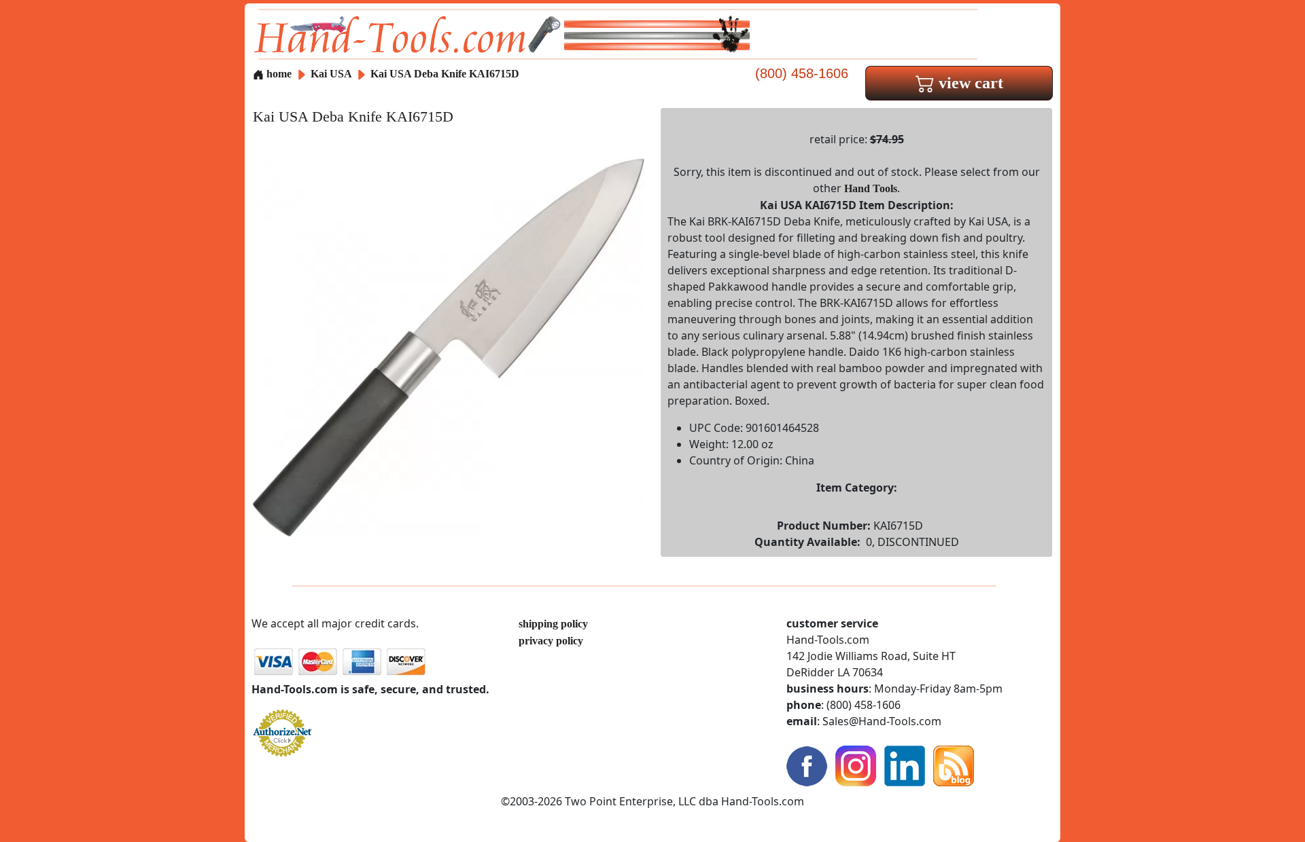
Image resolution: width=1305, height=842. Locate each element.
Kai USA (332, 73)
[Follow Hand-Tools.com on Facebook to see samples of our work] (806, 765)
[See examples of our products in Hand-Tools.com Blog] (953, 765)
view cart (969, 83)
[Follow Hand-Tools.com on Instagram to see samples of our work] (855, 765)
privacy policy (551, 640)
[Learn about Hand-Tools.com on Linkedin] (904, 765)
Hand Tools (870, 188)
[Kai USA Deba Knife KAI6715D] (448, 346)
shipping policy (553, 623)
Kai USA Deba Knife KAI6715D (444, 73)
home (278, 73)
